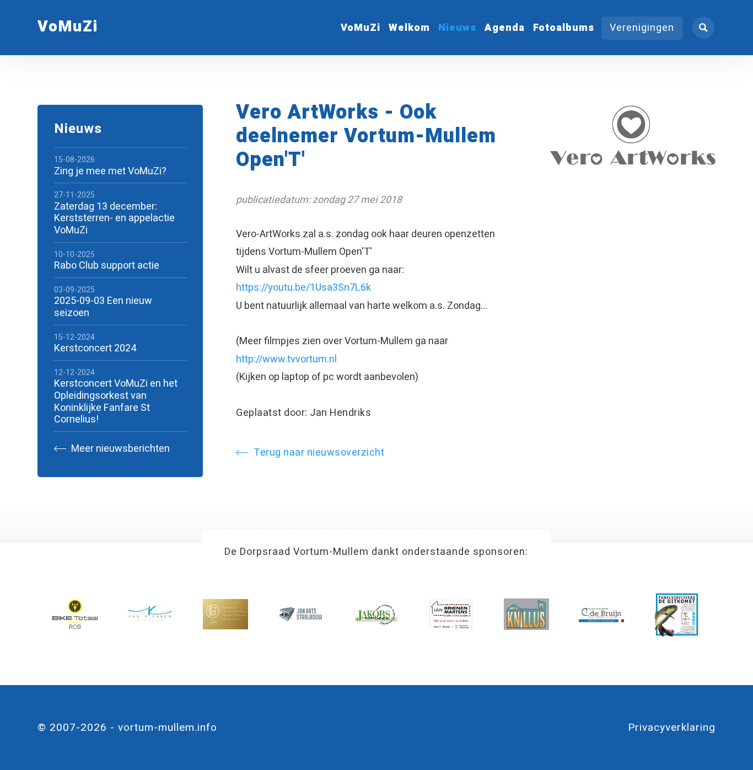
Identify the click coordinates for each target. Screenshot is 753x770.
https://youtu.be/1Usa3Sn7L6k (303, 287)
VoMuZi (360, 27)
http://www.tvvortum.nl (286, 359)
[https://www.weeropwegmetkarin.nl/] (150, 614)
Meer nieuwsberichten (119, 448)
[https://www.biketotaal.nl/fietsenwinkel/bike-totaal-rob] (75, 614)
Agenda (505, 27)
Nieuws (457, 27)
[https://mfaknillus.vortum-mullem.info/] (526, 614)
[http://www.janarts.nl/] (300, 614)
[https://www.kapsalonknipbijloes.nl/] (225, 614)
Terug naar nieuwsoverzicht (319, 452)
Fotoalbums (563, 27)
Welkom (409, 27)
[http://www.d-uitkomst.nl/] (677, 614)
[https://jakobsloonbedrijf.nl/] (376, 614)
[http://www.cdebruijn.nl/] (601, 614)
